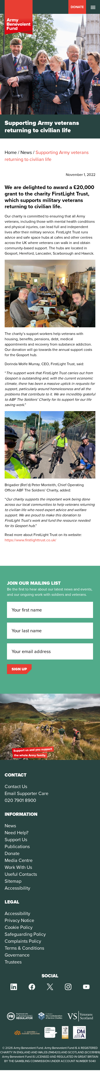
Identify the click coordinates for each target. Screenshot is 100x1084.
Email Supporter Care (26, 793)
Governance (17, 955)
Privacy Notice (19, 920)
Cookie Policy (19, 927)
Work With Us (18, 867)
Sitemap (13, 881)
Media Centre (19, 860)
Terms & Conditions (24, 948)
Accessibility (17, 888)
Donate (77, 7)
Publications (17, 846)
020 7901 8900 (20, 800)
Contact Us (16, 786)
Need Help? (16, 832)
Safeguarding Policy (25, 934)
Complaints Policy (23, 941)
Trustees (13, 961)
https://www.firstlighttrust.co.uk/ (30, 540)
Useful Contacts (21, 874)
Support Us (16, 839)
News (10, 825)
